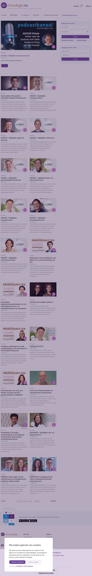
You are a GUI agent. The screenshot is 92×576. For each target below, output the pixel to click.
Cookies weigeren (33, 562)
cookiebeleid (19, 566)
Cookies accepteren (17, 562)
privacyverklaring (28, 566)
